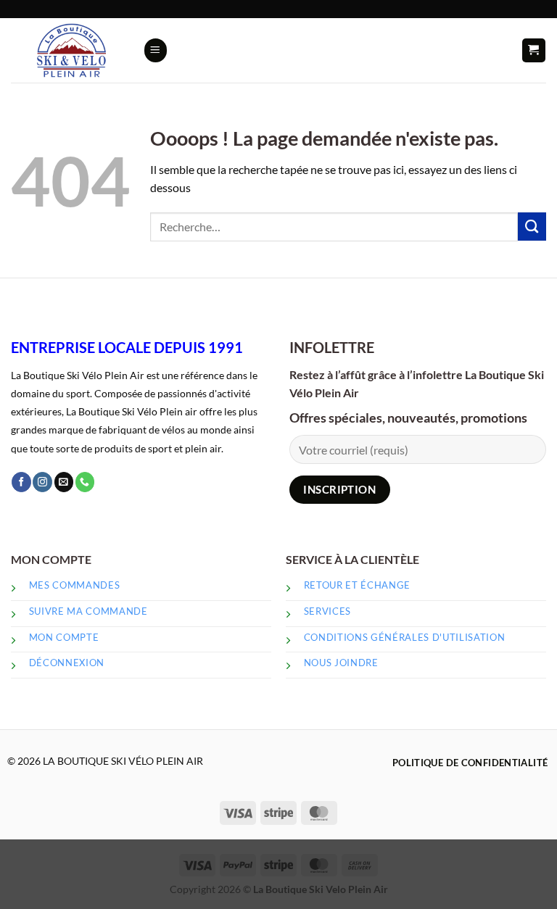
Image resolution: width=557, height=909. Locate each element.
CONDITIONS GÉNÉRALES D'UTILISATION (406, 637)
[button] (155, 50)
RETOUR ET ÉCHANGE (357, 585)
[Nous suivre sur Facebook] (21, 482)
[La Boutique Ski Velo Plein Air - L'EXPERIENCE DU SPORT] (71, 50)
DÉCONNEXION (66, 662)
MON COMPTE (64, 637)
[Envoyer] (532, 226)
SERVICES (327, 611)
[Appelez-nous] (85, 482)
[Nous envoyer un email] (64, 482)
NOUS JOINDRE (341, 662)
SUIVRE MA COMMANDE (88, 611)
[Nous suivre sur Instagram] (42, 482)
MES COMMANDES (74, 585)
